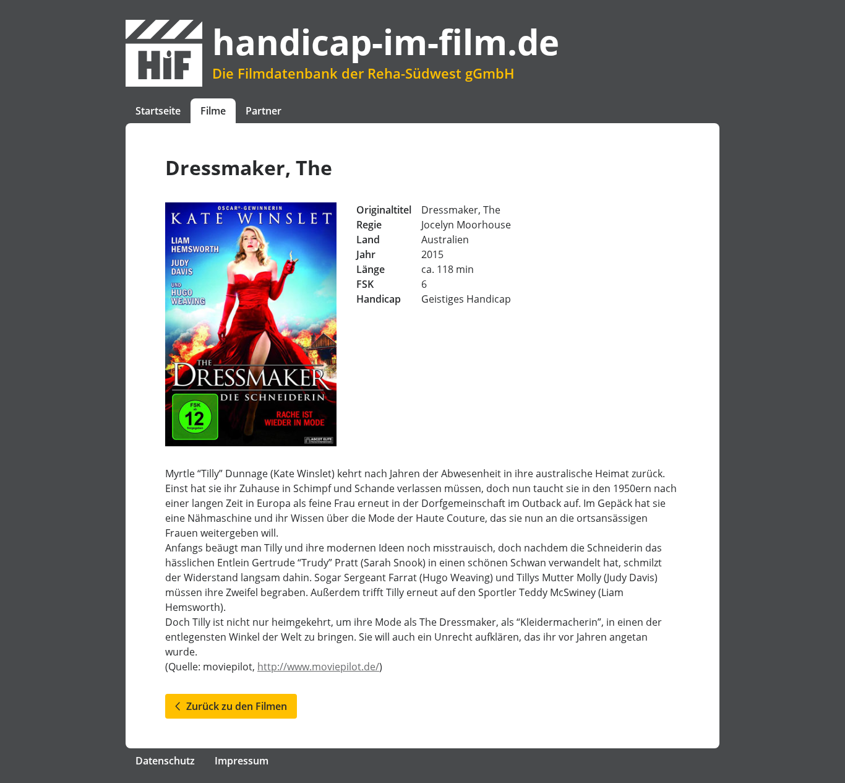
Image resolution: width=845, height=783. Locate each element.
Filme (213, 111)
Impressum (241, 761)
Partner (263, 111)
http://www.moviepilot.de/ (318, 666)
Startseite (158, 111)
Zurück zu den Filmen (234, 706)
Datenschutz (165, 761)
